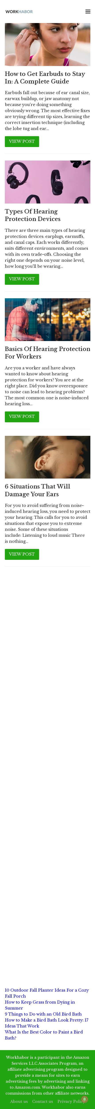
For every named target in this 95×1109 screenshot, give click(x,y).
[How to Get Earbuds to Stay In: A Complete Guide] (47, 44)
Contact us (42, 1101)
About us (19, 1101)
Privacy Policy (71, 1101)
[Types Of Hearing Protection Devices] (47, 181)
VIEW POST (22, 141)
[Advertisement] (47, 627)
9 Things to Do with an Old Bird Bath (43, 1014)
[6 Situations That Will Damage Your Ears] (47, 456)
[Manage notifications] (84, 1099)
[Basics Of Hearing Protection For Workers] (47, 319)
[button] (88, 12)
